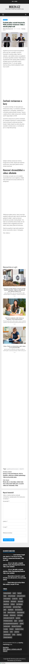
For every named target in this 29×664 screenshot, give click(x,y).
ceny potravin (21, 596)
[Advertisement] (14, 83)
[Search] (25, 14)
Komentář (6, 501)
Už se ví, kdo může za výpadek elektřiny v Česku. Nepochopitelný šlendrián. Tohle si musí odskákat (14, 564)
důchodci (13, 601)
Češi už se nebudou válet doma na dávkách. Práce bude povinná (14, 318)
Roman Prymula (16, 626)
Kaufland (10, 610)
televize (6, 632)
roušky (6, 629)
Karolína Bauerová (8, 28)
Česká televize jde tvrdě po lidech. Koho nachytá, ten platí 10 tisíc (14, 583)
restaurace (7, 626)
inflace (12, 604)
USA (11, 632)
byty (5, 596)
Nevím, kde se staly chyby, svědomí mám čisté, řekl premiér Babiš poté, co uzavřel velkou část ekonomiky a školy (13, 482)
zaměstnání (7, 634)
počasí (21, 621)
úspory (19, 634)
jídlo (5, 610)
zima (13, 634)
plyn (15, 621)
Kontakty (6, 647)
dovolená (6, 601)
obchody (19, 615)
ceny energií (11, 596)
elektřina (6, 604)
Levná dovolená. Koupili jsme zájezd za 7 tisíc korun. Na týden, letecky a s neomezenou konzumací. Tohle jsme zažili (14, 557)
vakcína (17, 632)
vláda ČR (21, 469)
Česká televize (8, 637)
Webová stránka (7, 533)
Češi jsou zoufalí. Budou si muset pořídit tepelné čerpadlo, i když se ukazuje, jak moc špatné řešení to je (14, 290)
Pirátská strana (8, 621)
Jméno (5, 521)
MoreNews (10, 660)
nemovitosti (20, 612)
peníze (18, 618)
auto (14, 593)
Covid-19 (14, 598)
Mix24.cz (14, 6)
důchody (20, 601)
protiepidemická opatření (11, 623)
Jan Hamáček (7, 607)
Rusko (11, 629)
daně (20, 598)
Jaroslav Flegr (17, 607)
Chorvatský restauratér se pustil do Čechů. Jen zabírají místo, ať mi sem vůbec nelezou (14, 577)
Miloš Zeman (11, 612)
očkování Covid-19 (9, 618)
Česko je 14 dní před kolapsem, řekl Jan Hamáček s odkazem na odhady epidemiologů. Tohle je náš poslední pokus (14, 474)
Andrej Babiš (7, 593)
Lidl (5, 612)
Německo (12, 615)
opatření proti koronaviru (12, 469)
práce (21, 623)
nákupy (6, 615)
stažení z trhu (19, 629)
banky (19, 593)
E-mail (5, 527)
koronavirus (18, 610)
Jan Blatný (19, 604)
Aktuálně (5, 19)
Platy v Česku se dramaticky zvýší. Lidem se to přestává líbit (14, 347)
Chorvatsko (7, 598)
